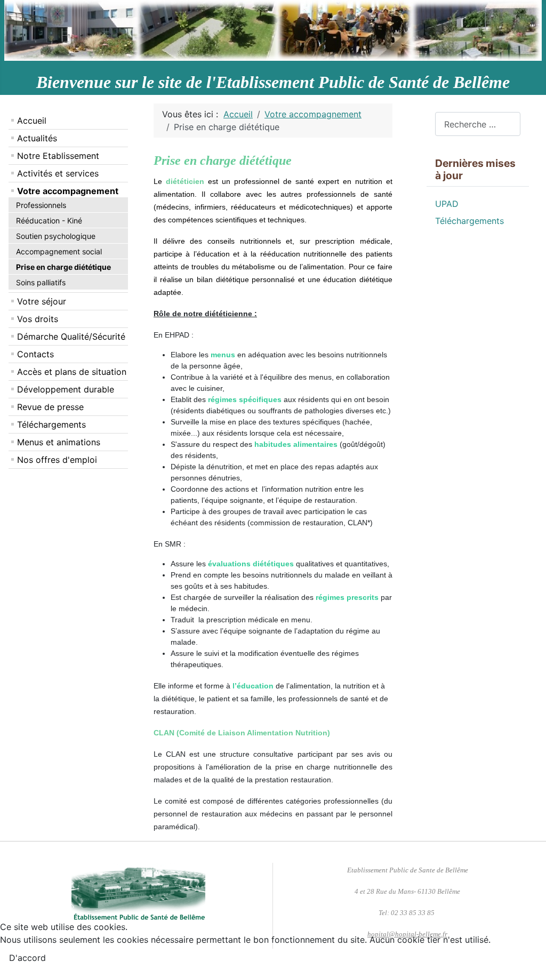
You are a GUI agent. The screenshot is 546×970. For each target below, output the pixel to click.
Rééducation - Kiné (49, 220)
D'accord (27, 957)
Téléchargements (51, 424)
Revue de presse (50, 407)
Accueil (31, 120)
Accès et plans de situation (71, 371)
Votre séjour (41, 301)
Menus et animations (58, 442)
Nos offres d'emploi (57, 459)
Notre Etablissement (58, 155)
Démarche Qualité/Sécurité (71, 336)
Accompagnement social (59, 251)
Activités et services (58, 173)
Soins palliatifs (41, 282)
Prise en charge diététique (63, 266)
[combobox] (477, 124)
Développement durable (65, 389)
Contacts (35, 354)
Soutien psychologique (55, 236)
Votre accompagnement (67, 191)
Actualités (37, 138)
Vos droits (37, 319)
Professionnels (41, 205)
